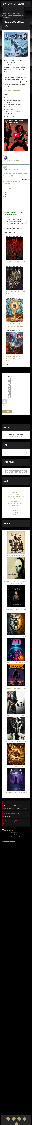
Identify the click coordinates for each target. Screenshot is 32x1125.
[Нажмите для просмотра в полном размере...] (16, 56)
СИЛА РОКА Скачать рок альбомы (13, 4)
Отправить (7, 411)
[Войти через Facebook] (9, 386)
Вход (20, 436)
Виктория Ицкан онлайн (21, 186)
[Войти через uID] (9, 379)
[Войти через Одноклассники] (9, 396)
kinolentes (8, 188)
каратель (7, 183)
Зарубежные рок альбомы (16, 15)
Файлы (10, 13)
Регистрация (14, 436)
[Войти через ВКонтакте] (9, 382)
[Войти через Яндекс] (9, 389)
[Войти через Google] (9, 393)
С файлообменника (13, 160)
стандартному (9, 186)
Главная (4, 13)
